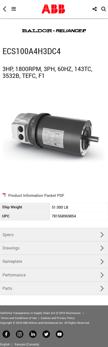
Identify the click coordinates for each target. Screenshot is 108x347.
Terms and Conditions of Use (19, 318)
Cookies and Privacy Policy (58, 318)
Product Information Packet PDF (36, 195)
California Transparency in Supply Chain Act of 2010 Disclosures (40, 313)
